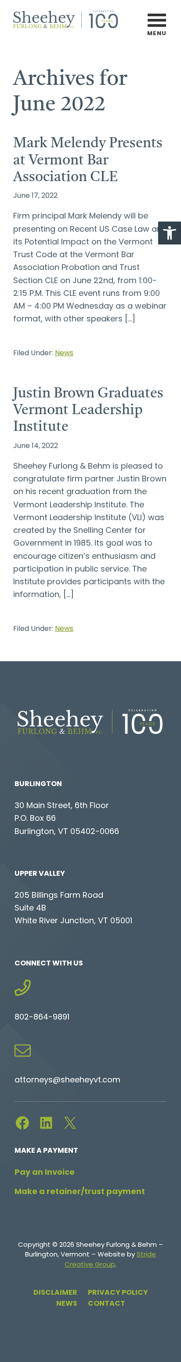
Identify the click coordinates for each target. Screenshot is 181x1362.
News (64, 353)
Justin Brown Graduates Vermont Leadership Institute (88, 411)
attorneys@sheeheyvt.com (67, 1081)
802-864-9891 (41, 1018)
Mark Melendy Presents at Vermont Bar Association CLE (88, 161)
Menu (157, 33)
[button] (169, 233)
